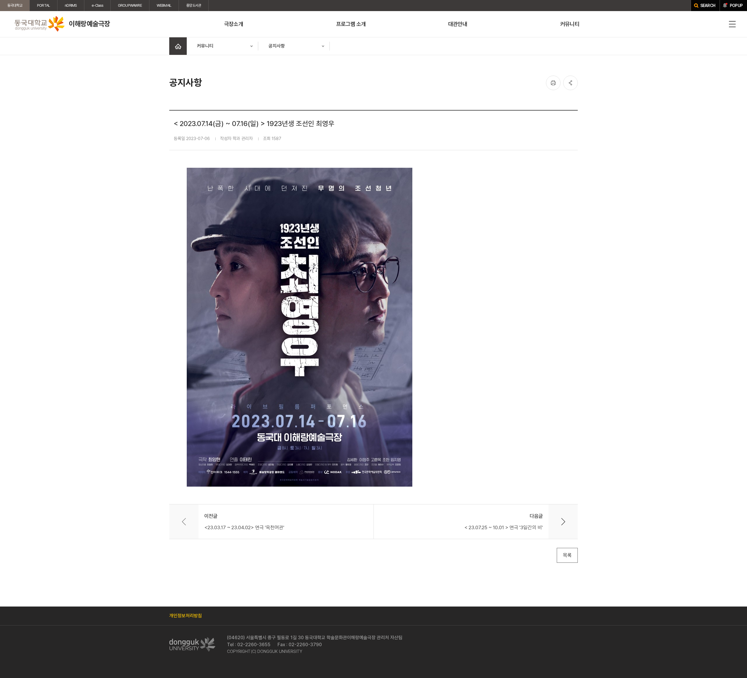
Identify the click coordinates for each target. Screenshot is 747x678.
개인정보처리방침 (185, 615)
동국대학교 (14, 5)
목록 (567, 555)
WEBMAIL (164, 5)
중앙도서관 (193, 5)
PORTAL (43, 5)
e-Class (97, 5)
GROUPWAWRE (130, 5)
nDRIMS (71, 5)
